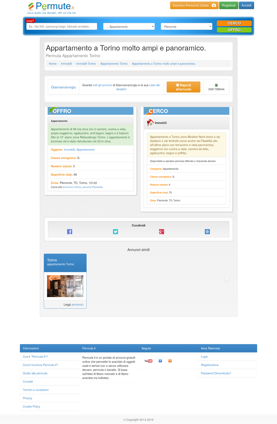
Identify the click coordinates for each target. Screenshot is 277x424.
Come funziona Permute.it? (40, 365)
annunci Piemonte (93, 187)
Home (53, 63)
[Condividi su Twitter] (115, 231)
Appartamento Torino (114, 63)
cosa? (30, 21)
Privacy (27, 398)
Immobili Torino (86, 63)
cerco (234, 23)
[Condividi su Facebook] (70, 231)
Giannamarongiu (63, 86)
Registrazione (210, 365)
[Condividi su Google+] (161, 231)
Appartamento (85, 149)
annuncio (77, 304)
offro (234, 29)
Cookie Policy (31, 406)
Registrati (229, 5)
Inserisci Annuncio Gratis (191, 5)
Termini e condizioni (35, 390)
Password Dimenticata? (216, 373)
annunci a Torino (72, 187)
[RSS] (170, 360)
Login (204, 356)
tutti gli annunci (102, 85)
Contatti (28, 381)
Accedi (246, 5)
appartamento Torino (60, 264)
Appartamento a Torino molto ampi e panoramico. (164, 63)
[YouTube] (149, 360)
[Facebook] (160, 360)
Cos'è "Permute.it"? (35, 356)
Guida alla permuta (35, 373)
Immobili (66, 63)
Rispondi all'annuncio (183, 87)
